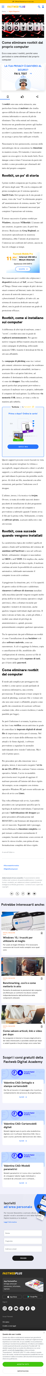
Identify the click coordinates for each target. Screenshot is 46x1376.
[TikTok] (10, 1308)
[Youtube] (16, 1308)
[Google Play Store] (32, 1297)
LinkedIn (11, 893)
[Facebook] (27, 1308)
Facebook (23, 893)
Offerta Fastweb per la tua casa (24, 1)
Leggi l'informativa (10, 1222)
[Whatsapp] (22, 1308)
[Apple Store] (12, 1297)
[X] (33, 1308)
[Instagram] (5, 1308)
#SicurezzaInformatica (11, 865)
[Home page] (16, 7)
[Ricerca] (39, 7)
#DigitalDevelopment (11, 869)
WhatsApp (28, 893)
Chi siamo (6, 1322)
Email (34, 893)
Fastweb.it (6, 1330)
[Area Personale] (43, 6)
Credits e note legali (9, 1326)
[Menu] (3, 6)
